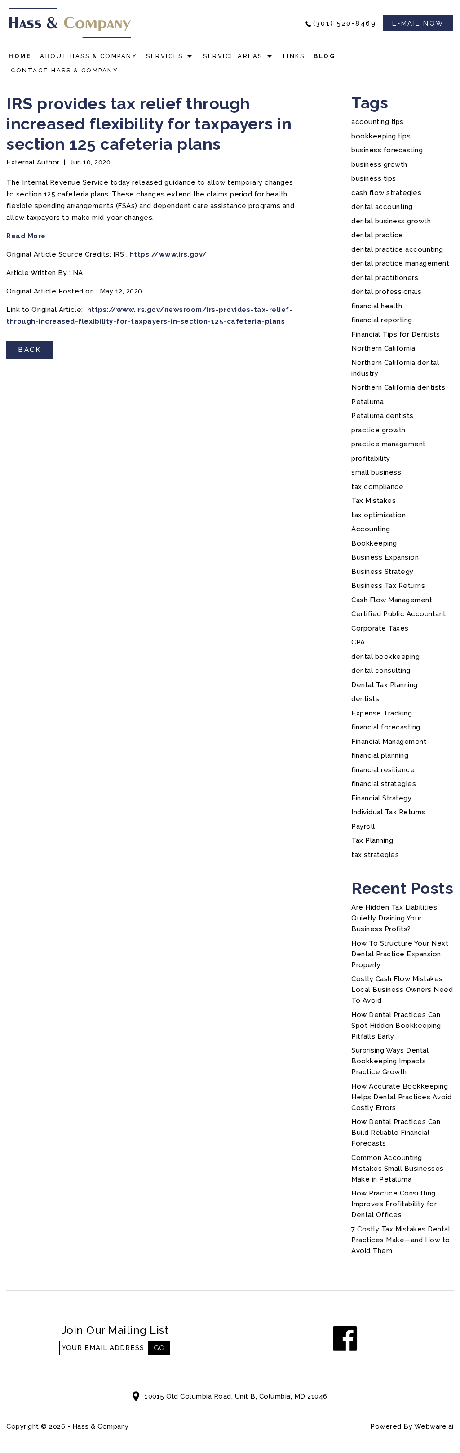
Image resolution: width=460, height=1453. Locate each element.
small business (376, 472)
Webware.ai (434, 1426)
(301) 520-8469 (344, 23)
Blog (324, 56)
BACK (29, 350)
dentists (365, 699)
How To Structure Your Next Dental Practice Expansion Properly (399, 954)
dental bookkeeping (385, 657)
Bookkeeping (374, 543)
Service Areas (233, 56)
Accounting (370, 529)
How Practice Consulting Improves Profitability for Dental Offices (394, 1204)
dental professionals (386, 292)
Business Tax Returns (388, 586)
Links (294, 56)
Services (164, 56)
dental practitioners (384, 278)
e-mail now (418, 23)
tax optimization (378, 515)
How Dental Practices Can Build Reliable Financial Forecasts (395, 1132)
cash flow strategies (386, 193)
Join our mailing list (115, 1330)
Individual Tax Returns (388, 812)
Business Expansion (385, 557)
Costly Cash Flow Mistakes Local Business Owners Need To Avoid (402, 989)
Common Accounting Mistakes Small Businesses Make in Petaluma (397, 1168)
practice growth (378, 430)
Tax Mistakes (373, 501)
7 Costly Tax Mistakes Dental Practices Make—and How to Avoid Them (400, 1240)
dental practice (377, 235)
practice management (388, 444)
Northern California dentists (398, 387)
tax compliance (377, 487)
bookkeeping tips (381, 136)
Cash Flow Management (391, 600)
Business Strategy (382, 572)
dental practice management (400, 263)
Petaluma (367, 402)
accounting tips (377, 122)
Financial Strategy (381, 798)
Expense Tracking (381, 713)
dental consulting (381, 671)
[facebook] (345, 1339)
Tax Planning (372, 840)
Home (20, 56)
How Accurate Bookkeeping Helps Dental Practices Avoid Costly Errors (401, 1097)
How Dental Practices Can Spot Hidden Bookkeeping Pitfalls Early (396, 1025)
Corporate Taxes (380, 628)
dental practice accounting (397, 249)
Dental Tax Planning (384, 685)
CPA (358, 642)
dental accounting (382, 207)
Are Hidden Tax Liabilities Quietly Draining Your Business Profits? (394, 918)
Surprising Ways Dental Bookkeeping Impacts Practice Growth (390, 1061)
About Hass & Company (88, 56)
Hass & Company (100, 1426)
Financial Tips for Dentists (395, 334)
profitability (370, 458)
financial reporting (381, 320)
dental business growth (391, 221)
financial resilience (383, 770)
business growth (379, 164)
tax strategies (375, 855)
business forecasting (387, 150)
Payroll (363, 826)
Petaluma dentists (382, 416)
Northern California (383, 348)
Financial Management (388, 742)
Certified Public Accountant (398, 614)
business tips (373, 178)
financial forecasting (385, 727)
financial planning (379, 755)
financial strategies (383, 784)
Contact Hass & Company (64, 70)
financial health (376, 306)
